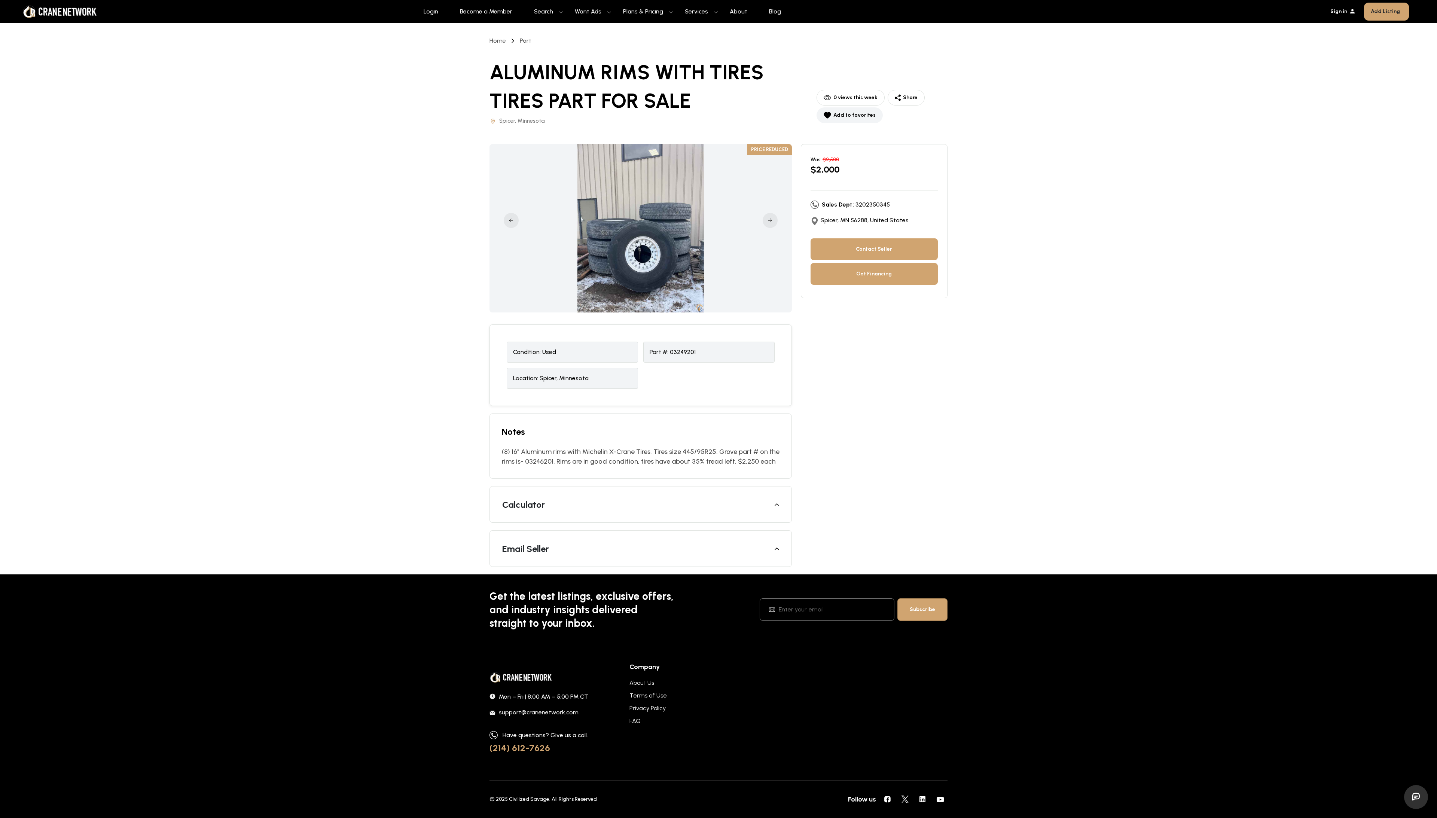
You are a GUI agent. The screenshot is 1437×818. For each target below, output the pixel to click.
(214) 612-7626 (519, 747)
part (525, 40)
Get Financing (874, 274)
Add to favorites (854, 115)
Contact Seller (874, 249)
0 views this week (855, 97)
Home (497, 40)
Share (910, 97)
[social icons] (887, 799)
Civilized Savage (529, 799)
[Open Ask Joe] (1416, 797)
